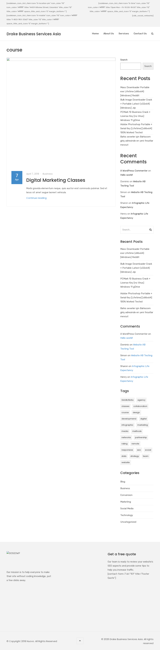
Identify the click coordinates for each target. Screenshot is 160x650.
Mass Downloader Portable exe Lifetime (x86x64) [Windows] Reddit (134, 91)
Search (124, 60)
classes (125, 406)
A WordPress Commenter (134, 170)
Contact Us (140, 33)
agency (141, 399)
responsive (127, 449)
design (136, 412)
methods (137, 431)
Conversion (126, 495)
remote (135, 443)
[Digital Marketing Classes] (61, 112)
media (125, 431)
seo (139, 449)
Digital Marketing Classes (55, 180)
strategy (134, 456)
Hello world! (126, 174)
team (145, 456)
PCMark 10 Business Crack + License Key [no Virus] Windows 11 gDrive (135, 116)
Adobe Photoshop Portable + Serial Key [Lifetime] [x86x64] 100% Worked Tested (136, 128)
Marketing (125, 501)
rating (125, 443)
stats (124, 456)
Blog (122, 481)
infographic (127, 424)
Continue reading (36, 198)
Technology (126, 515)
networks (126, 437)
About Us (108, 33)
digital (143, 418)
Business (48, 173)
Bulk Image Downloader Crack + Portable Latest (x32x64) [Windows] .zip (136, 103)
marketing (142, 424)
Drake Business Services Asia (34, 34)
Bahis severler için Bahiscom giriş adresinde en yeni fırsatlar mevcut (136, 140)
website (126, 462)
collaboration (140, 406)
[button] (150, 229)
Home (95, 33)
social (148, 449)
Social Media (126, 508)
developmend (129, 418)
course (125, 412)
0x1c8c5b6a (127, 399)
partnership (141, 437)
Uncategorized (128, 521)
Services (124, 33)
